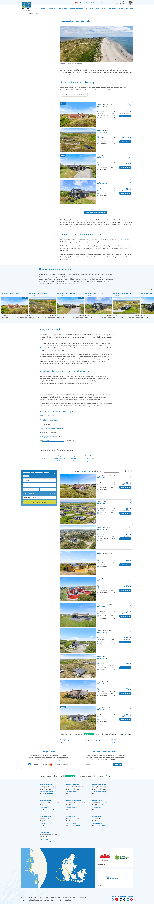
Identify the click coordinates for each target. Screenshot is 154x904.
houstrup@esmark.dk (46, 807)
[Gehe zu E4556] (96, 486)
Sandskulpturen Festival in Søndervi (52, 441)
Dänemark (63, 9)
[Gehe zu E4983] (96, 140)
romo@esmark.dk (97, 823)
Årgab (25, 476)
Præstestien (73, 458)
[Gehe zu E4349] (96, 615)
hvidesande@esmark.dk (99, 791)
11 (99, 741)
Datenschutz (54, 900)
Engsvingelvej (44, 456)
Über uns (129, 9)
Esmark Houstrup (46, 800)
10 (97, 741)
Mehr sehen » (126, 116)
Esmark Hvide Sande (99, 784)
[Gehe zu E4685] (96, 640)
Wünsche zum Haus (30, 494)
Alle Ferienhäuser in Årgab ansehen (74, 95)
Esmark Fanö (70, 816)
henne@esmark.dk (71, 807)
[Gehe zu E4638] (96, 718)
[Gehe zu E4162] (96, 563)
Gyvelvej (42, 461)
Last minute (111, 9)
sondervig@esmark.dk (46, 791)
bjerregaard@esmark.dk (73, 791)
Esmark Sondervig (46, 784)
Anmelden (117, 765)
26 (108, 741)
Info (91, 9)
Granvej (42, 458)
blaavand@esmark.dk (46, 823)
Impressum (47, 900)
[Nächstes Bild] (94, 114)
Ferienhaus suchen (48, 9)
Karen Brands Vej (60, 458)
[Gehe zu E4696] (96, 114)
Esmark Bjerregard (72, 784)
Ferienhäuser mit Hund (78, 9)
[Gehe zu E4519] (96, 589)
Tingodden (88, 461)
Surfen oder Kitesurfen (46, 348)
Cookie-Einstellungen (66, 900)
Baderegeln (125, 240)
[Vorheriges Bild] (62, 114)
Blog (121, 9)
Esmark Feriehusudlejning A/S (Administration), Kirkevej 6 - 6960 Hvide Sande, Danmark (48, 897)
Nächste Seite (113, 741)
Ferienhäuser (39, 502)
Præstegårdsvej (74, 456)
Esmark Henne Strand (73, 800)
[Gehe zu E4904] (96, 692)
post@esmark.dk (45, 839)
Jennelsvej (58, 456)
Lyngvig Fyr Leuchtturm (49, 437)
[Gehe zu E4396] (96, 537)
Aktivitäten (100, 9)
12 (102, 741)
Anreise (28, 480)
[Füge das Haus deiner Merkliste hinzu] (130, 105)
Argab (36, 13)
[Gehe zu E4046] (96, 192)
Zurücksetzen (52, 494)
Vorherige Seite (63, 741)
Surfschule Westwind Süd (49, 420)
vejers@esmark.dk (97, 807)
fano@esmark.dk (71, 823)
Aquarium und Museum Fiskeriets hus (53, 428)
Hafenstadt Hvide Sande (49, 416)
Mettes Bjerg (58, 461)
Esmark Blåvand (45, 816)
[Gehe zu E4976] (96, 666)
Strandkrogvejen (90, 458)
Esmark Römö (96, 816)
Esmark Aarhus (45, 832)
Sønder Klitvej (89, 456)
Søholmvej (73, 461)
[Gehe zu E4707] (96, 166)
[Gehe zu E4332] (96, 512)
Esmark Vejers (97, 800)
